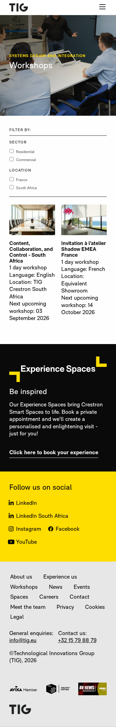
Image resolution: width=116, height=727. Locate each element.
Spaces (19, 597)
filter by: (20, 130)
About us (21, 577)
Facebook (67, 529)
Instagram (28, 529)
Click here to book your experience (53, 453)
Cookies (95, 607)
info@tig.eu (23, 641)
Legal (17, 617)
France (21, 180)
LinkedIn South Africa (42, 516)
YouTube (26, 542)
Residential (25, 152)
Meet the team (27, 607)
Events (82, 587)
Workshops (24, 587)
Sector (18, 142)
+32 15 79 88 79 (77, 641)
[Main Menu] (102, 6)
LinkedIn (26, 503)
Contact (79, 597)
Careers (48, 597)
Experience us (60, 577)
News (55, 587)
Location (20, 170)
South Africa (26, 188)
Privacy (65, 607)
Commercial (26, 160)
